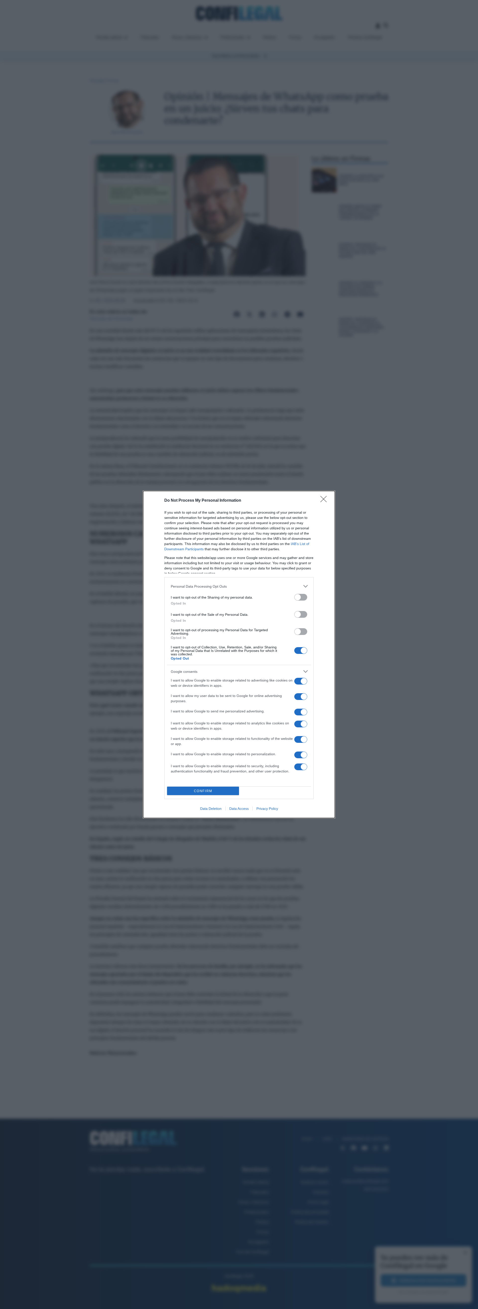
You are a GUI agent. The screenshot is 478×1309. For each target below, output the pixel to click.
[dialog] (239, 654)
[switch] (300, 597)
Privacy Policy (267, 809)
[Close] (325, 500)
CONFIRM (203, 791)
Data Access (239, 809)
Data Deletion (211, 809)
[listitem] (239, 586)
